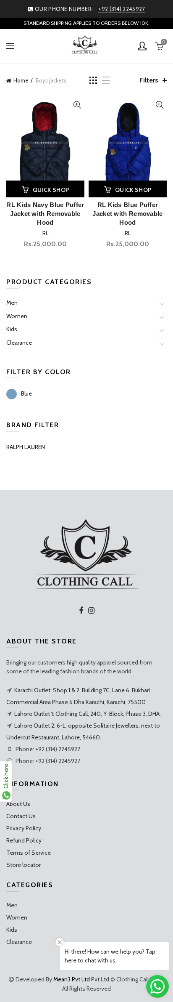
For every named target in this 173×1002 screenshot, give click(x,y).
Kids (11, 329)
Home (21, 80)
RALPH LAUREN (25, 447)
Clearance (19, 342)
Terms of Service (28, 852)
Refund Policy (24, 840)
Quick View (77, 105)
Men (12, 302)
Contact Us (21, 816)
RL (45, 233)
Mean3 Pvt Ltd (71, 979)
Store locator (23, 865)
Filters (148, 80)
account (142, 46)
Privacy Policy (23, 828)
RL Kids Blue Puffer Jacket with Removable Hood (127, 213)
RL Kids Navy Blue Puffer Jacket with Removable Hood (45, 213)
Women (16, 316)
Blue (26, 393)
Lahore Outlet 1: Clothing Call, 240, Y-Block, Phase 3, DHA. (87, 714)
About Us (18, 804)
